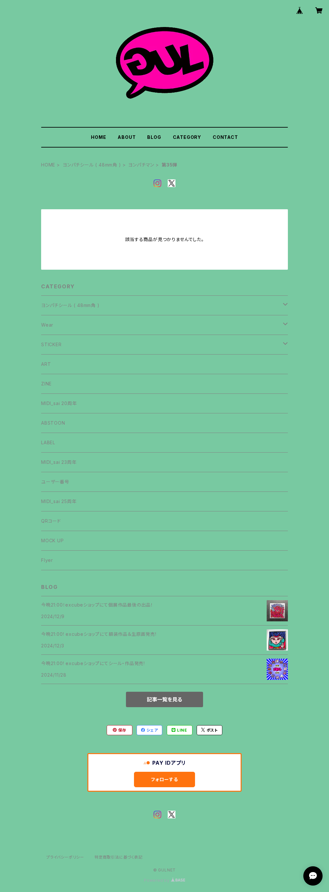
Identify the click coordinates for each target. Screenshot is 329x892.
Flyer (47, 560)
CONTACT (225, 137)
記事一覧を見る (164, 699)
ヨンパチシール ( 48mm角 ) (92, 164)
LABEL (48, 442)
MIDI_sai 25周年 (58, 501)
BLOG (154, 137)
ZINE (46, 383)
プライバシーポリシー (65, 857)
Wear (47, 325)
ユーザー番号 (55, 481)
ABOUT (127, 137)
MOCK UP (52, 540)
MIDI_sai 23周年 (58, 462)
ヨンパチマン (141, 164)
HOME (98, 137)
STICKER (51, 344)
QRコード (51, 521)
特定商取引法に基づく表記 (118, 857)
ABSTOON (53, 423)
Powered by (157, 880)
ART (46, 364)
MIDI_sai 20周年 (59, 403)
